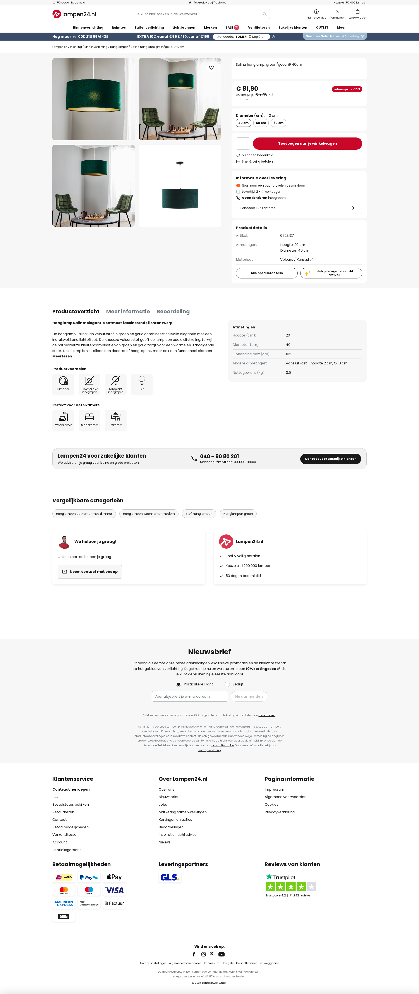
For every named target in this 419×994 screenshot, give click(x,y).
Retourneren (63, 812)
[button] (93, 186)
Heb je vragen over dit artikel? (334, 273)
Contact (59, 819)
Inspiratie (167, 834)
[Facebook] (197, 954)
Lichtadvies (186, 834)
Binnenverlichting (96, 47)
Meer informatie (128, 311)
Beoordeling (173, 311)
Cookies (271, 804)
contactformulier (222, 745)
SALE (229, 27)
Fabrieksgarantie (67, 849)
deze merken (267, 715)
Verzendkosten (65, 834)
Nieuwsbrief (169, 796)
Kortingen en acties (175, 819)
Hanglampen (119, 47)
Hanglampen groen (238, 514)
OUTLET (322, 27)
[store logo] (74, 14)
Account (59, 842)
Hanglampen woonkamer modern (149, 514)
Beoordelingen (171, 827)
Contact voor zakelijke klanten (331, 459)
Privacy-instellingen (153, 963)
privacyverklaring (209, 750)
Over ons (166, 789)
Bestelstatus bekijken (70, 804)
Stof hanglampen (199, 514)
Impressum (274, 789)
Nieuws (164, 842)
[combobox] (201, 14)
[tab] (75, 311)
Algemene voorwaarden (285, 796)
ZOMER (241, 36)
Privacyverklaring (280, 812)
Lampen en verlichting (67, 47)
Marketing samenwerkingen (183, 812)
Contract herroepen (71, 789)
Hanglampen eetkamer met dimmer (84, 514)
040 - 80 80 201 (219, 456)
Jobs (163, 804)
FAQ (56, 796)
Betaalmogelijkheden (70, 827)
